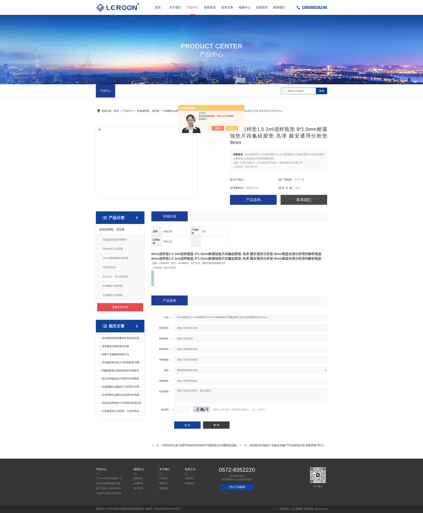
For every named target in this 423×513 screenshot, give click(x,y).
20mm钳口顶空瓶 (113, 248)
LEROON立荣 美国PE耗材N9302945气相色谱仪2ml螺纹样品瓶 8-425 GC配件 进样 (211, 445)
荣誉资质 (164, 488)
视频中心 (244, 7)
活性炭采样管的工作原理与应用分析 (121, 402)
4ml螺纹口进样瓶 (113, 285)
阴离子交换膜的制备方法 (115, 354)
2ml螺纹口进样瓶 (172, 110)
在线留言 (262, 7)
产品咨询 (253, 200)
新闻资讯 (210, 7)
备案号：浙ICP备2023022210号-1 (163, 509)
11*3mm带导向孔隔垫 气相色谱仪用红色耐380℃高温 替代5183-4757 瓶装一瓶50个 (108, 479)
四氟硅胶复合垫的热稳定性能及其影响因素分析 (122, 370)
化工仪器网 (297, 509)
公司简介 (164, 478)
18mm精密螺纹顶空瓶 (115, 258)
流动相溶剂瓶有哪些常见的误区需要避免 (122, 338)
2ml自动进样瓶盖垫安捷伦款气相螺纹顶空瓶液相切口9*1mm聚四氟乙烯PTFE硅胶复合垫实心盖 (108, 484)
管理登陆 (308, 509)
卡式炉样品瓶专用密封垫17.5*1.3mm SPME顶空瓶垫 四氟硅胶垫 (108, 494)
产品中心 (192, 7)
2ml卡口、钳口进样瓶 (115, 276)
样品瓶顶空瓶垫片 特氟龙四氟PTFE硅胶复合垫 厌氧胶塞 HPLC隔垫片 (291, 445)
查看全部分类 (120, 307)
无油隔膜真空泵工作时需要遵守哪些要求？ (122, 362)
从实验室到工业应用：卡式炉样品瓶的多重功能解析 (122, 411)
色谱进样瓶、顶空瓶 (148, 110)
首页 (158, 7)
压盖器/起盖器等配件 (115, 239)
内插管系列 (109, 267)
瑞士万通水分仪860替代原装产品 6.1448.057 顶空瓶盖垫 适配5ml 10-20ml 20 (108, 489)
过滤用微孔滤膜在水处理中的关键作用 (122, 394)
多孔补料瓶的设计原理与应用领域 (120, 378)
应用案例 (138, 483)
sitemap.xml (321, 509)
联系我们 (279, 7)
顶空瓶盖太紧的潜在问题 (115, 346)
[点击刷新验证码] (201, 409)
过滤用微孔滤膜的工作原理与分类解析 (122, 386)
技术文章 (227, 7)
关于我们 (175, 7)
